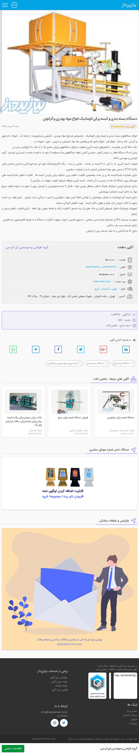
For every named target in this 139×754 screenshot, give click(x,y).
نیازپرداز (129, 5)
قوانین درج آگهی (59, 690)
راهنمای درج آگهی (58, 677)
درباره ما (133, 723)
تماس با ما (132, 711)
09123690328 (92, 267)
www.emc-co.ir (102, 282)
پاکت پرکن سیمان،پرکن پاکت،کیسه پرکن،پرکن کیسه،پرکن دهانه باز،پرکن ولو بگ (24, 421)
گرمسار (105, 289)
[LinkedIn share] (126, 349)
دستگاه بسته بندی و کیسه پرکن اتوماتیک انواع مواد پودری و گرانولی (90, 119)
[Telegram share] (35, 349)
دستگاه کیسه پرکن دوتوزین (120, 417)
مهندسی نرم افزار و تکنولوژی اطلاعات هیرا (91, 739)
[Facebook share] (58, 349)
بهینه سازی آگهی (59, 682)
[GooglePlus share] (103, 349)
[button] (14, 5)
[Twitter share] (80, 349)
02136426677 (109, 267)
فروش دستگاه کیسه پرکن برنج (73, 417)
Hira (54, 739)
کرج (97, 289)
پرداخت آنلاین (130, 715)
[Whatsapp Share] (13, 349)
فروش (134, 719)
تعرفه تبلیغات (61, 686)
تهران (114, 289)
